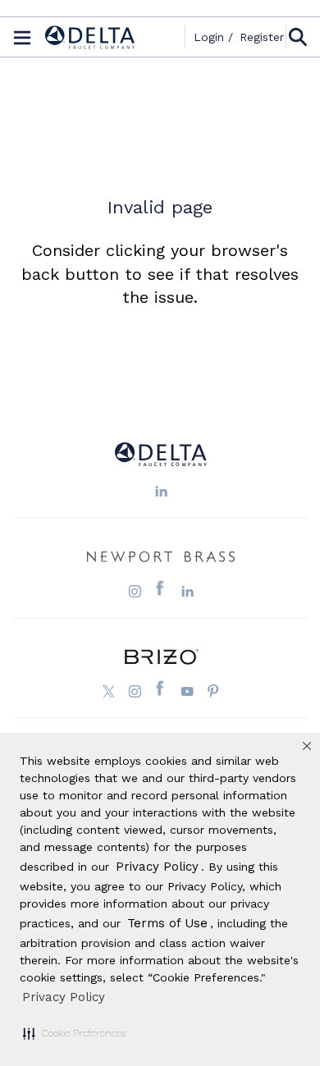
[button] (74, 1033)
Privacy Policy (63, 997)
